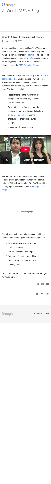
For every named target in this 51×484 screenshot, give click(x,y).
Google (32, 314)
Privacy (40, 314)
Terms (47, 314)
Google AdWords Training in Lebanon (23, 37)
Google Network (21, 115)
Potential (31, 55)
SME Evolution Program (29, 65)
